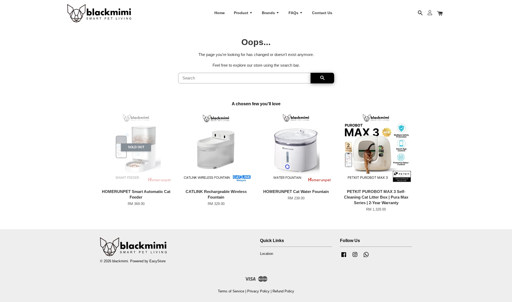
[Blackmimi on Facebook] (343, 257)
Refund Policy (283, 291)
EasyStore (157, 261)
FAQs (294, 13)
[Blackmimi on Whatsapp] (366, 257)
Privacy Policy (258, 291)
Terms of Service (231, 291)
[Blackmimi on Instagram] (355, 257)
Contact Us (322, 13)
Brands (269, 13)
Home (219, 13)
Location (266, 254)
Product (241, 13)
